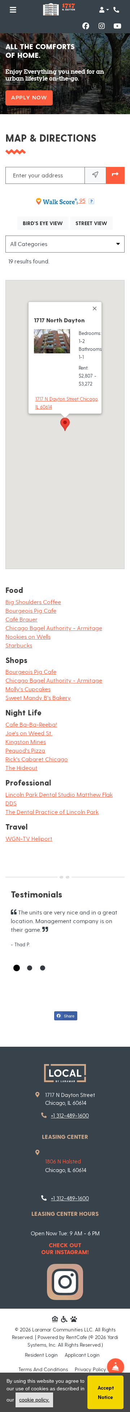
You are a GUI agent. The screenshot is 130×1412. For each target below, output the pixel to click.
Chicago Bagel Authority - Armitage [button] (53, 627)
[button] (104, 10)
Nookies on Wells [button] (28, 636)
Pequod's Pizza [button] (25, 750)
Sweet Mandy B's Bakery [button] (38, 697)
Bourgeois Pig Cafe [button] (30, 610)
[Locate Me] (95, 175)
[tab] (16, 968)
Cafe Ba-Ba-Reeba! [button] (31, 724)
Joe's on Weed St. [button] (28, 732)
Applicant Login (82, 1354)
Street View (94, 223)
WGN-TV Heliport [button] (28, 838)
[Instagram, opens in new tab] (101, 26)
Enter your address (38, 175)
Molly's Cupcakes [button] (28, 688)
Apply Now (29, 97)
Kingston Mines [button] (25, 741)
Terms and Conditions (43, 1369)
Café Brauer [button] (21, 619)
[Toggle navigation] (13, 10)
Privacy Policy (90, 1369)
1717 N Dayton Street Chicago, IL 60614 (67, 402)
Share (68, 1016)
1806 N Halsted (63, 1161)
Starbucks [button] (18, 645)
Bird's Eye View (45, 223)
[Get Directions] (115, 175)
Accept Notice (106, 1392)
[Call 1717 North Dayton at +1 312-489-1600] (117, 10)
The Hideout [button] (21, 767)
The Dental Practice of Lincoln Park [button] (52, 811)
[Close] (95, 308)
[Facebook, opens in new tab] (85, 26)
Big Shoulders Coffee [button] (33, 601)
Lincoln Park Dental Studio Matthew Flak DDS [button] (59, 798)
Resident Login (41, 1354)
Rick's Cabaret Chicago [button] (36, 758)
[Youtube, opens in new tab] (117, 26)
